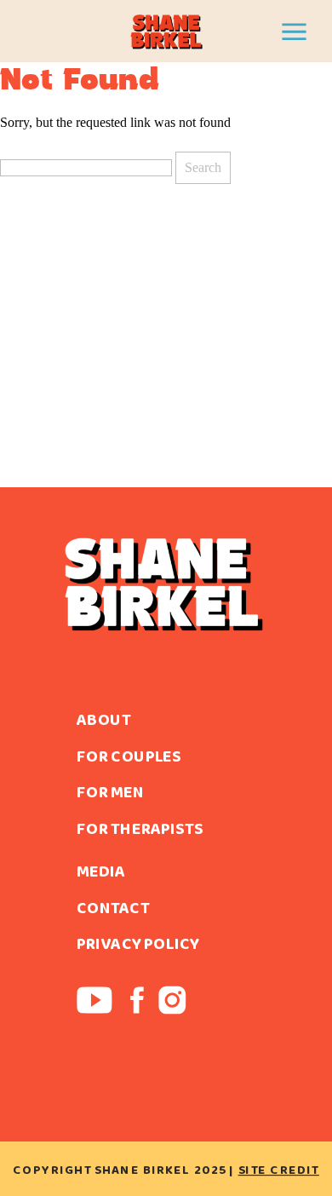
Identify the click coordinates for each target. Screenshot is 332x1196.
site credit (278, 1169)
